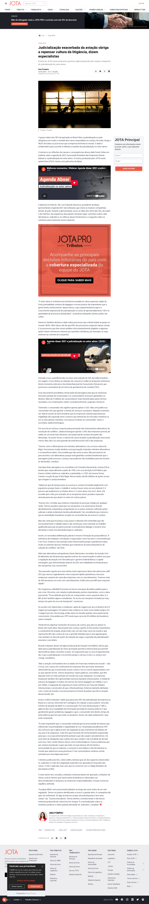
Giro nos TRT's (74, 870)
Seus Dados (131, 874)
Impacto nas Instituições (33, 859)
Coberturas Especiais (112, 879)
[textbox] (34, 3)
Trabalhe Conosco (32, 900)
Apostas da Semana (36, 854)
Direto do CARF (55, 860)
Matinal (52, 874)
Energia (110, 870)
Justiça (110, 866)
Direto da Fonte (74, 867)
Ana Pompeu (43, 69)
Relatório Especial (75, 874)
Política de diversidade (131, 869)
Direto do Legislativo (53, 869)
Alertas (90, 884)
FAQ (6, 900)
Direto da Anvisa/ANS (92, 863)
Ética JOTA (131, 858)
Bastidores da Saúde (95, 858)
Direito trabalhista (114, 884)
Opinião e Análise (114, 874)
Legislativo (111, 858)
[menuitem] (9, 9)
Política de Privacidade (131, 863)
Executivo (111, 854)
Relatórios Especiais (53, 879)
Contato (16, 900)
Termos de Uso (132, 878)
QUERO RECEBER (129, 168)
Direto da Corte (55, 864)
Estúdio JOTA (131, 854)
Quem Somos (132, 882)
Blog (128, 886)
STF (109, 862)
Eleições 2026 (112, 888)
